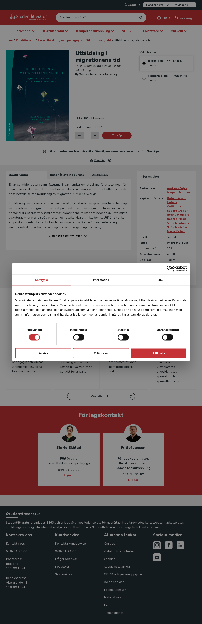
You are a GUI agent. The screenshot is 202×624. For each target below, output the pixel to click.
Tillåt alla (159, 353)
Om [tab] (160, 280)
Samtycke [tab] (42, 280)
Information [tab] (101, 280)
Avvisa (43, 353)
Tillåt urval (101, 353)
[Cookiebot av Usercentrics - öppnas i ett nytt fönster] (169, 269)
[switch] (78, 337)
